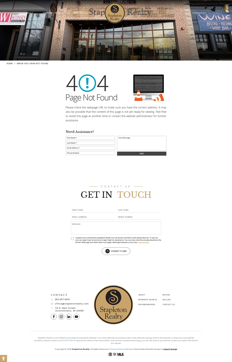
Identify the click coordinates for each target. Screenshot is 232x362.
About (30, 13)
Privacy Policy (143, 242)
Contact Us (199, 13)
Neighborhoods (82, 13)
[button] (3, 358)
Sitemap (129, 349)
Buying (143, 13)
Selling (170, 13)
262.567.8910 (62, 299)
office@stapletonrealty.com (71, 303)
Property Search (53, 13)
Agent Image (170, 349)
